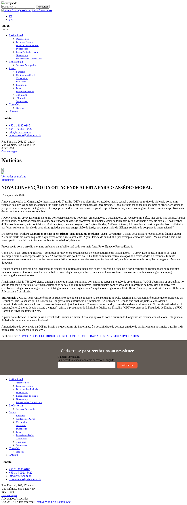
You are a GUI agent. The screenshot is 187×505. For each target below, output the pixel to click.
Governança (22, 55)
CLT (41, 336)
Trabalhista (21, 94)
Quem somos (22, 38)
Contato (13, 111)
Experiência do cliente (27, 52)
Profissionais (16, 61)
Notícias (20, 108)
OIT (84, 336)
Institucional (16, 35)
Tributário (21, 98)
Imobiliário (21, 85)
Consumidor (22, 78)
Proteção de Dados (25, 91)
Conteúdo (14, 104)
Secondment (22, 101)
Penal (19, 88)
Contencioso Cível (25, 75)
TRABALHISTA (98, 336)
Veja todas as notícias (13, 176)
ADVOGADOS (28, 336)
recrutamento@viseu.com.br (25, 135)
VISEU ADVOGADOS (124, 336)
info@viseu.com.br (20, 132)
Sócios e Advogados (26, 65)
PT (10, 16)
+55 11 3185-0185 (19, 125)
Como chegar (9, 151)
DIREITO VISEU (70, 336)
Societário (21, 81)
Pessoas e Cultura (24, 42)
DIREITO (52, 336)
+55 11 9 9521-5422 (20, 128)
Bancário (20, 71)
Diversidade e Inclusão (27, 45)
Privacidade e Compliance (29, 58)
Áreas (12, 68)
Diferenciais (22, 48)
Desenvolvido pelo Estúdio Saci (52, 501)
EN (11, 19)
